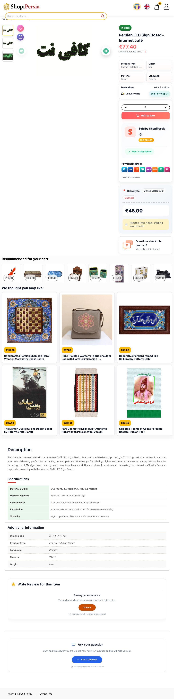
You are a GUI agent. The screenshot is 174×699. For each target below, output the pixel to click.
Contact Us (46, 693)
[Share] (20, 37)
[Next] (105, 50)
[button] (166, 7)
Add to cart (148, 115)
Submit (87, 607)
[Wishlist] (20, 28)
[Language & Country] (147, 7)
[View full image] (63, 51)
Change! (129, 197)
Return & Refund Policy (19, 693)
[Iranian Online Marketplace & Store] (23, 6)
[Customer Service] (137, 7)
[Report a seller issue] (140, 134)
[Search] (103, 16)
